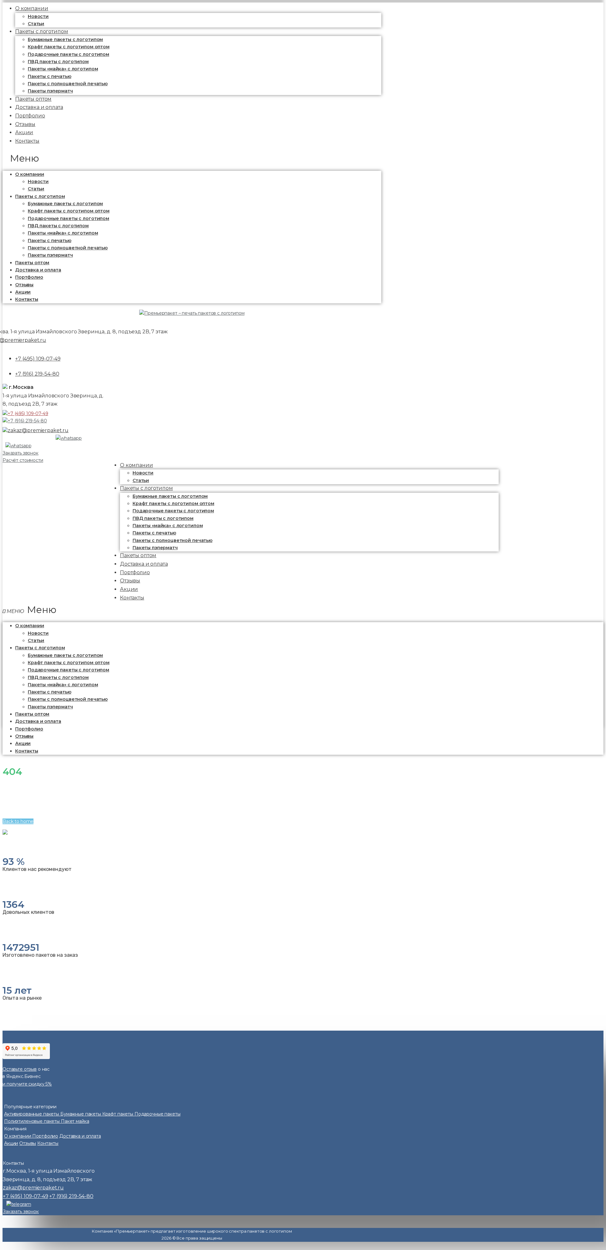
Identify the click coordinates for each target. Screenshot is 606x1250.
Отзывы (24, 285)
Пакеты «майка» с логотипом (63, 69)
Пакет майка (75, 1121)
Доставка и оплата (38, 270)
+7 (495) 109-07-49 (37, 359)
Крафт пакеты (118, 1114)
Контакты (27, 141)
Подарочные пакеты (157, 1114)
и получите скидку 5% (27, 1084)
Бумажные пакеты (81, 1114)
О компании (29, 174)
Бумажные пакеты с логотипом (65, 39)
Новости (38, 16)
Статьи (36, 189)
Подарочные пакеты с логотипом (68, 54)
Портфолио (29, 277)
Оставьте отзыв (20, 1069)
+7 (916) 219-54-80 (37, 374)
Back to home (18, 821)
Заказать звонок (21, 453)
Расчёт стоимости (23, 460)
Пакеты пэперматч (50, 255)
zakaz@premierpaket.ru (38, 430)
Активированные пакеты (32, 1114)
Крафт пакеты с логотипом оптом (69, 47)
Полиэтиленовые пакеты (32, 1121)
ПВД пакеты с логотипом (58, 61)
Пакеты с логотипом (41, 31)
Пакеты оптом (32, 262)
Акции (23, 292)
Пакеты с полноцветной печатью (68, 83)
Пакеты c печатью (49, 76)
